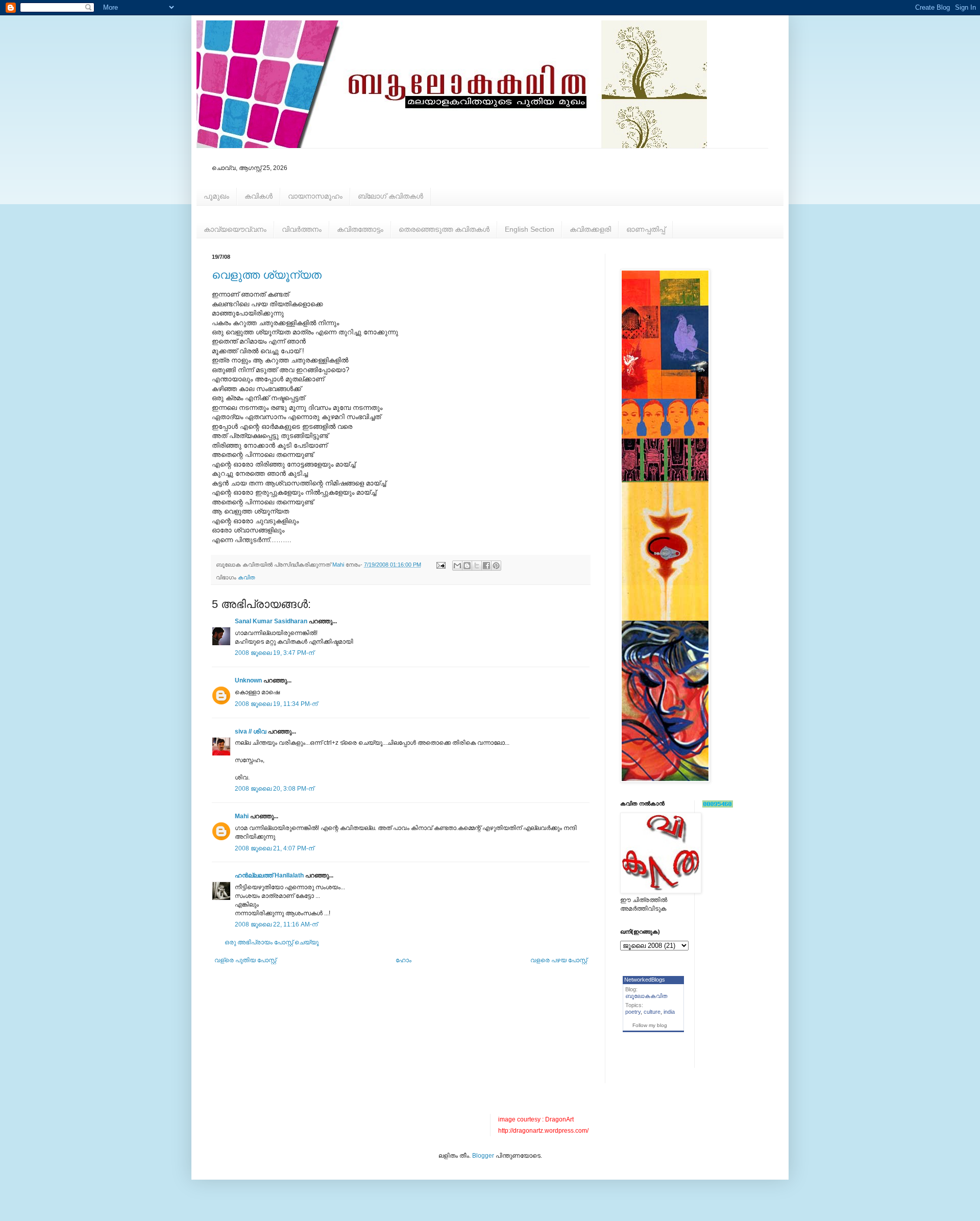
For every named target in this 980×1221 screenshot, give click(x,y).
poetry (633, 1012)
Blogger (483, 1155)
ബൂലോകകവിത (646, 996)
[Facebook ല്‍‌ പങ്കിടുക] (486, 565)
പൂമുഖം (216, 196)
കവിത (246, 577)
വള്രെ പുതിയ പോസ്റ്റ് (245, 960)
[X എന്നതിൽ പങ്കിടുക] (477, 565)
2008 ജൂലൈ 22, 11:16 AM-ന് (276, 924)
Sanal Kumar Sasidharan (271, 621)
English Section (529, 229)
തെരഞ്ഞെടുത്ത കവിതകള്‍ (444, 229)
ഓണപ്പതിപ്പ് (645, 229)
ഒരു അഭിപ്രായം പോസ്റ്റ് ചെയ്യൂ (271, 942)
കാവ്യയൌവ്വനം (235, 229)
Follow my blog (649, 1025)
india (669, 1012)
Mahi (242, 816)
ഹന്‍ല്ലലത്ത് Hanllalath (269, 875)
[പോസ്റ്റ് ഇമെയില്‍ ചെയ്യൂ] (440, 564)
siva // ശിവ (250, 731)
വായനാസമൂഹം (315, 196)
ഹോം (403, 960)
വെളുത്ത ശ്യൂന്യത (267, 274)
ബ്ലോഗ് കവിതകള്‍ (390, 196)
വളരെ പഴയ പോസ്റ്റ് (558, 960)
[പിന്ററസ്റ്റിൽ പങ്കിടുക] (496, 565)
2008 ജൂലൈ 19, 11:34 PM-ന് (276, 703)
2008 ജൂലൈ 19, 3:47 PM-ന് (274, 652)
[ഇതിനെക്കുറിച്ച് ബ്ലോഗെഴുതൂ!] (467, 565)
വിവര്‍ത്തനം (302, 229)
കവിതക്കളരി (590, 229)
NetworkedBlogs (644, 979)
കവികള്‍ (258, 196)
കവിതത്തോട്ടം (360, 229)
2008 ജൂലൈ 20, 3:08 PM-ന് (274, 788)
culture (652, 1012)
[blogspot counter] (717, 805)
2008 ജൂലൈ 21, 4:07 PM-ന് (274, 848)
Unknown (248, 680)
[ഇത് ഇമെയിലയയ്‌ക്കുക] (457, 565)
